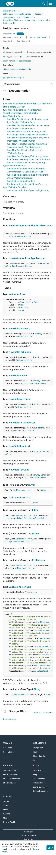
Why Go (7, 742)
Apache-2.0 (41, 37)
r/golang (6, 814)
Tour (35, 752)
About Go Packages (11, 779)
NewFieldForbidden (20, 352)
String (36, 689)
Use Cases (7, 748)
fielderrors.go (9, 719)
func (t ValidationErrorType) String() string (28, 190)
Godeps (38, 14)
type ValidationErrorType (15, 187)
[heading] (11, 4)
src (18, 17)
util (47, 20)
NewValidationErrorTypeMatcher (27, 258)
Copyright (28, 832)
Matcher (28, 236)
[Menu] (28, 84)
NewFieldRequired (19, 446)
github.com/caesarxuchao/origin (17, 14)
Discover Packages (11, 11)
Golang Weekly (9, 822)
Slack (5, 809)
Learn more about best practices (17, 61)
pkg (40, 20)
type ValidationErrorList (14, 165)
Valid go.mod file (12, 52)
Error (32, 485)
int (25, 478)
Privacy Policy (29, 839)
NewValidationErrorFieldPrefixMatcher (30, 225)
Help (35, 760)
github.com (28, 17)
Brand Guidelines (40, 787)
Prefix (35, 533)
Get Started (39, 742)
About (36, 765)
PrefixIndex (38, 560)
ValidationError (17, 294)
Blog (35, 774)
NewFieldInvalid (18, 375)
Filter (35, 510)
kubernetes (30, 20)
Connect (8, 796)
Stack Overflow (39, 756)
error (35, 503)
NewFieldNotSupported (22, 422)
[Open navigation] (50, 3)
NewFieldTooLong (19, 469)
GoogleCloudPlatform (12, 20)
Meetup (6, 818)
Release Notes (39, 783)
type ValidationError (13, 116)
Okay (50, 847)
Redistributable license (39, 52)
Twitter (6, 801)
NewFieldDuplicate (19, 328)
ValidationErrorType (28, 302)
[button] (4, 52)
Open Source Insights (14, 77)
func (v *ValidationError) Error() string (26, 162)
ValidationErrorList (19, 497)
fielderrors (7, 23)
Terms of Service (28, 835)
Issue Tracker (39, 779)
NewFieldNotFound (19, 399)
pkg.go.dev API (9, 783)
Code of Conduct (40, 791)
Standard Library (10, 770)
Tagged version (12, 56)
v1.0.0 (9, 34)
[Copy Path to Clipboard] (14, 23)
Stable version (34, 56)
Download (37, 770)
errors (20, 236)
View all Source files (42, 712)
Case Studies (8, 752)
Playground (38, 748)
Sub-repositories (10, 774)
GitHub (6, 805)
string (12, 236)
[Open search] (44, 4)
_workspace (8, 17)
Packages (8, 765)
